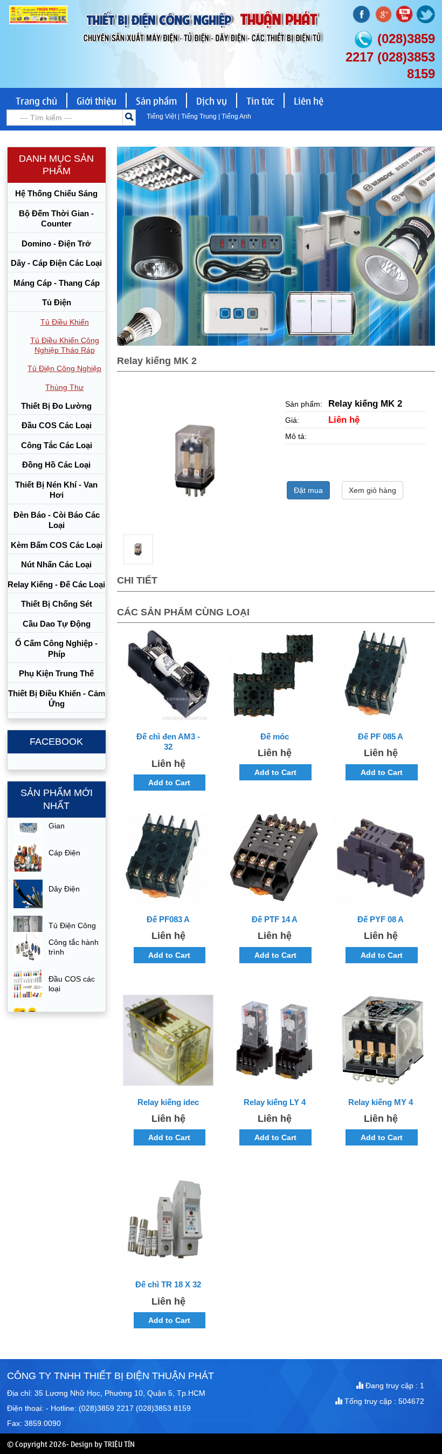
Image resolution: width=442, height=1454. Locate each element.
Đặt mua (308, 490)
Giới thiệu (96, 100)
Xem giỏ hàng (372, 490)
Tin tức (260, 100)
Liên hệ (308, 100)
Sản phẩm (156, 100)
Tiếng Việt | (164, 116)
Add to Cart (169, 782)
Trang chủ (36, 100)
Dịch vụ (211, 100)
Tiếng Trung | (201, 116)
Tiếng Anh (236, 116)
